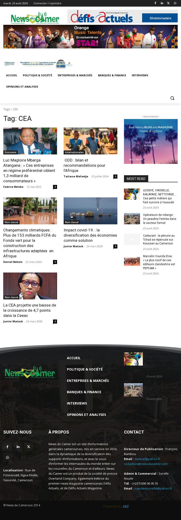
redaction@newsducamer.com (146, 464)
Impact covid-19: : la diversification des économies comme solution (90, 235)
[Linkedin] (162, 3)
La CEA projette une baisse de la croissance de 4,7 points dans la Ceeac (29, 310)
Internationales (74, 152)
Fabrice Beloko (13, 186)
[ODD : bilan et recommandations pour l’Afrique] (90, 141)
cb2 (126, 506)
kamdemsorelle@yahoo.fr (153, 488)
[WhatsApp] (175, 3)
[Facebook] (155, 3)
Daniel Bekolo (12, 262)
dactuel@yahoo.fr (147, 459)
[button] (172, 98)
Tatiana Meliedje (76, 176)
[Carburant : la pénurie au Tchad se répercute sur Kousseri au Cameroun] (132, 239)
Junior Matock (73, 246)
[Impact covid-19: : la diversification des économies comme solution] (90, 210)
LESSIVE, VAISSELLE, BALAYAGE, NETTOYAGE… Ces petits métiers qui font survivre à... (160, 363)
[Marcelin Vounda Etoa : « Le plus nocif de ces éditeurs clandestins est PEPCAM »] (132, 260)
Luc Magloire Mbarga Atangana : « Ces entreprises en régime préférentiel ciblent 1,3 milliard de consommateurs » (29, 170)
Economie (10, 152)
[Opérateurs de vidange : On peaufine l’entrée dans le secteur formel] (132, 218)
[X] (168, 3)
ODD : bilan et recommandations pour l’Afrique (84, 165)
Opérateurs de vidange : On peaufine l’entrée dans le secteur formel (159, 219)
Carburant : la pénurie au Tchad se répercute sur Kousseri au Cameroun (159, 239)
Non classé (11, 222)
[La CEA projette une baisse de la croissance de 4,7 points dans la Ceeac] (30, 286)
